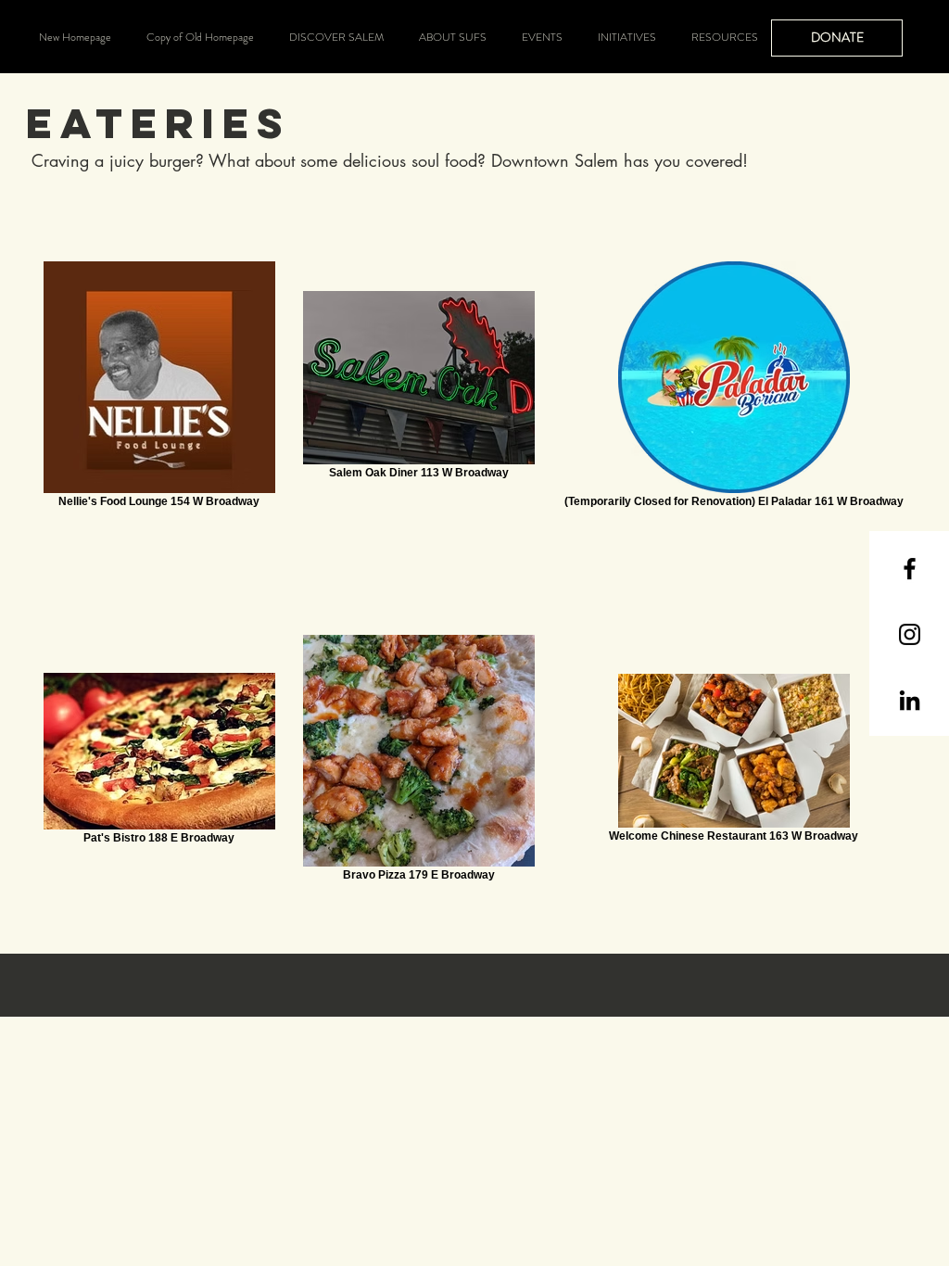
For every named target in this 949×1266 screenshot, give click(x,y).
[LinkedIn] (909, 700)
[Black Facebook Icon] (909, 568)
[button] (336, 37)
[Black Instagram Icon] (909, 634)
